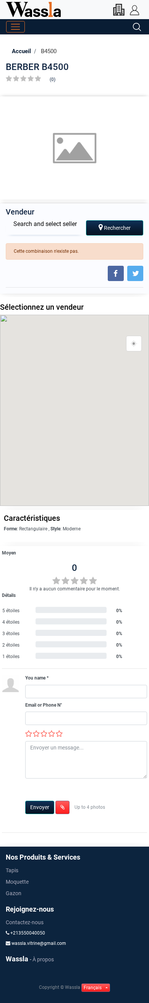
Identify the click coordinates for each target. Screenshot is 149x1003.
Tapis (12, 870)
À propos (43, 959)
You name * (37, 678)
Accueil (21, 51)
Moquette (17, 882)
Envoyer (39, 807)
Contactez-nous (25, 922)
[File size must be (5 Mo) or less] (62, 807)
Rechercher (117, 228)
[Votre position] (134, 344)
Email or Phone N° (43, 705)
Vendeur (20, 211)
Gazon (13, 893)
